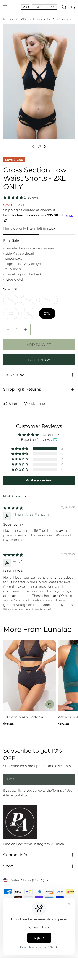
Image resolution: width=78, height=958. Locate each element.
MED (51, 301)
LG (14, 315)
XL (31, 315)
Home (8, 19)
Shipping (10, 210)
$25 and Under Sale (35, 19)
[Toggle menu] (5, 7)
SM (31, 301)
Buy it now (39, 360)
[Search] (64, 7)
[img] (13, 508)
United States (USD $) (26, 880)
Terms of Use (62, 790)
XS (13, 301)
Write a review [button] (39, 480)
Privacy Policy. (17, 795)
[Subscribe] (69, 779)
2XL (47, 313)
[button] (13, 197)
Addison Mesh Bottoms (23, 717)
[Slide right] (44, 146)
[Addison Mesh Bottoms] (29, 675)
